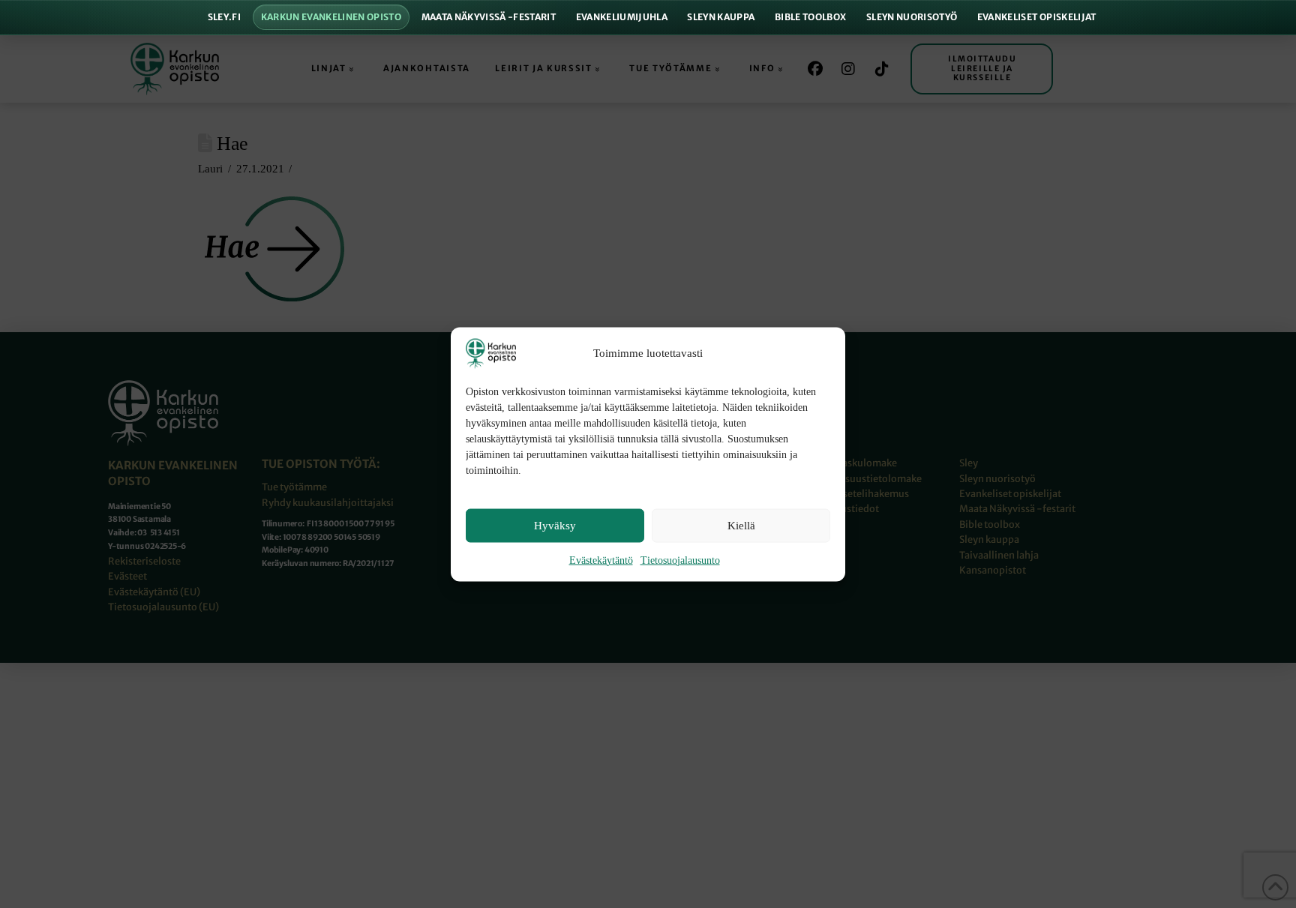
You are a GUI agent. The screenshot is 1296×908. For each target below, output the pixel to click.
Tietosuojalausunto (680, 559)
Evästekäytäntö (601, 559)
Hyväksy (555, 526)
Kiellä (741, 526)
